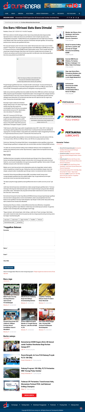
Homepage (14, 405)
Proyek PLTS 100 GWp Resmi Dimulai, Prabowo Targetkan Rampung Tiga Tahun (70, 175)
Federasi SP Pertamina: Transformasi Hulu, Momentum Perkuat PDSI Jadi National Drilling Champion (37, 384)
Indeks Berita (29, 395)
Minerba (20, 13)
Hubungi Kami (75, 405)
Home (6, 13)
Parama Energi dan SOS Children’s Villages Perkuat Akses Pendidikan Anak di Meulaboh (10, 325)
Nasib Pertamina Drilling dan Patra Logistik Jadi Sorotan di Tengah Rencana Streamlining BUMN (73, 48)
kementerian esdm (9, 222)
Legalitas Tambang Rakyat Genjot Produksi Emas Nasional (46, 298)
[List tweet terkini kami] (71, 18)
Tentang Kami (25, 405)
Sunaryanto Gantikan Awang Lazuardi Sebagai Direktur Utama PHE (70, 149)
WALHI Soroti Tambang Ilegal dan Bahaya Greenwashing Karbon (28, 298)
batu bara (6, 219)
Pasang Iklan (63, 405)
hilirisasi (40, 219)
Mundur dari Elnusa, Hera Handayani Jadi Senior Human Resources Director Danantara (71, 160)
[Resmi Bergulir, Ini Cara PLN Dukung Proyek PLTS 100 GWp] (11, 359)
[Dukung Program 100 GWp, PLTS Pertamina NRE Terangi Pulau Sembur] (11, 372)
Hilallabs (61, 410)
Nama (5, 248)
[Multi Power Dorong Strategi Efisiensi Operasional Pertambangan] (11, 289)
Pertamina (19, 222)
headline (33, 219)
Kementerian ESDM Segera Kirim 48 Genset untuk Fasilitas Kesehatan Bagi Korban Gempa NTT (37, 344)
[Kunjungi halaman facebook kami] (67, 18)
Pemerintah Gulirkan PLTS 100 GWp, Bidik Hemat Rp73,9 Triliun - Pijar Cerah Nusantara (70, 171)
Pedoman (53, 405)
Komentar (6, 230)
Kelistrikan (29, 13)
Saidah (62, 164)
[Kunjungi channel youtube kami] (78, 18)
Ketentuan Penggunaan (39, 405)
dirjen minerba (24, 219)
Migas (13, 13)
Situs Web (6, 260)
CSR (53, 13)
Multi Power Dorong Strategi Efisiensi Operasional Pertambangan (34, 17)
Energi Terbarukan (42, 13)
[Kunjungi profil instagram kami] (76, 18)
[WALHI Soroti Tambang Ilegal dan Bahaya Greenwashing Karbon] (29, 289)
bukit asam (15, 219)
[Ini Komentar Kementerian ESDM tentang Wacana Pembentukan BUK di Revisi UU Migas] (60, 86)
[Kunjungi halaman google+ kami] (74, 18)
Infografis (61, 13)
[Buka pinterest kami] (69, 18)
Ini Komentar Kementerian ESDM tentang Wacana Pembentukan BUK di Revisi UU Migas (72, 87)
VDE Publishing (71, 13)
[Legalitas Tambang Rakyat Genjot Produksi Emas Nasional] (47, 289)
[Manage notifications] (81, 408)
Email (5, 254)
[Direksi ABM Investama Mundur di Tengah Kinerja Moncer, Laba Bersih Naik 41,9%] (29, 314)
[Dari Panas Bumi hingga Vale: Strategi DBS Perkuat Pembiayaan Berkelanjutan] (47, 314)
